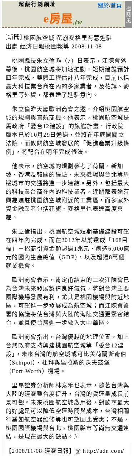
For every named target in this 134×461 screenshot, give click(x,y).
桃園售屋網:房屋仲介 (3, 452)
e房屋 (58, 18)
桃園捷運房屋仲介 (3, 444)
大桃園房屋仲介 (130, 447)
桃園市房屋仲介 (130, 452)
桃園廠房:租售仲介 (3, 439)
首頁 (116, 5)
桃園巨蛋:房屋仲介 (3, 449)
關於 (103, 5)
